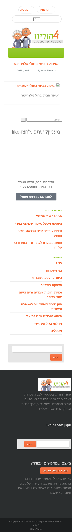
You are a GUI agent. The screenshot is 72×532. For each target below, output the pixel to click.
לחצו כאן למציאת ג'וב (55, 470)
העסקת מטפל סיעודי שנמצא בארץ (38, 223)
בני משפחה (54, 270)
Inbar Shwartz (48, 70)
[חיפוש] (23, 120)
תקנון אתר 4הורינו (58, 425)
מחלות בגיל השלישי (48, 323)
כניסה (24, 9)
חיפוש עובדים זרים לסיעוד (44, 316)
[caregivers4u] (36, 37)
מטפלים (56, 330)
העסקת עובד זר (51, 285)
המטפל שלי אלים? (49, 216)
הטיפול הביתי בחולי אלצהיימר (36, 64)
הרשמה (44, 9)
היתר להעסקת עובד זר (46, 277)
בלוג (59, 263)
